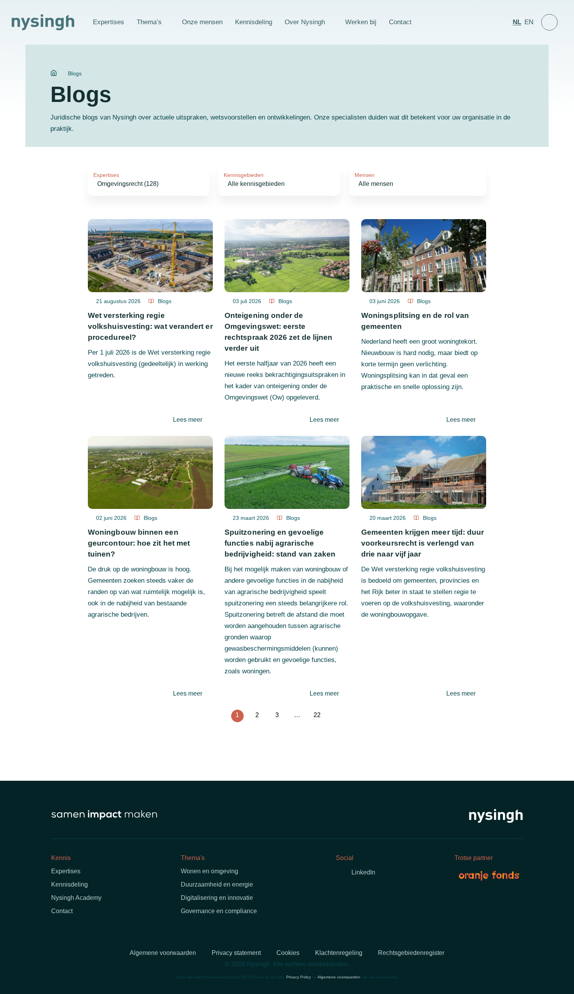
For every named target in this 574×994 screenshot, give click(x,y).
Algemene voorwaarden (163, 952)
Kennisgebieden (244, 175)
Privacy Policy (298, 977)
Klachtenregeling (338, 952)
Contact (400, 22)
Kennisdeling (253, 22)
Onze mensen (202, 22)
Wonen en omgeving (209, 871)
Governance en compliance (219, 911)
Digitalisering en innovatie (217, 897)
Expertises (108, 22)
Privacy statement (236, 952)
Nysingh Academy (76, 897)
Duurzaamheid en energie (217, 884)
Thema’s (149, 22)
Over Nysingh (305, 22)
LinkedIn (363, 872)
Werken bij (360, 22)
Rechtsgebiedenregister (411, 952)
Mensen (364, 175)
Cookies (287, 952)
